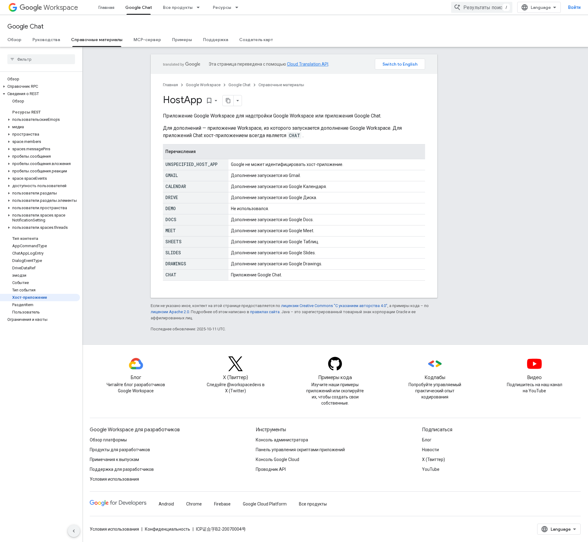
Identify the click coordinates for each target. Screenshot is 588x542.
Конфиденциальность (167, 529)
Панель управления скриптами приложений (300, 449)
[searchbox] (41, 59)
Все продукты (178, 7)
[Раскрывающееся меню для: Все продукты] (200, 7)
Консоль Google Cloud (277, 459)
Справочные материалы (97, 39)
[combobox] (481, 7)
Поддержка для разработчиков (122, 469)
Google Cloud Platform (265, 504)
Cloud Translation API (307, 64)
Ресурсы (222, 7)
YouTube (430, 469)
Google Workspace (203, 85)
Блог (427, 439)
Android (166, 504)
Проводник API (271, 469)
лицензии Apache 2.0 (170, 311)
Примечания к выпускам (114, 459)
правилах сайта (265, 311)
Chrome (194, 504)
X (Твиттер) (433, 459)
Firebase (222, 504)
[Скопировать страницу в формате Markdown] (228, 100)
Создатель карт (256, 39)
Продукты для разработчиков (120, 449)
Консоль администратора (282, 439)
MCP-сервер (147, 39)
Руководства (46, 39)
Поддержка (215, 39)
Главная (106, 7)
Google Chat (138, 7)
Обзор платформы (108, 439)
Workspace (60, 7)
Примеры (182, 39)
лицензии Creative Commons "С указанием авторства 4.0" (334, 305)
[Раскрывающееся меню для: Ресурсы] (238, 7)
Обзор (14, 39)
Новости (430, 449)
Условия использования (114, 479)
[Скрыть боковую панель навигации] (74, 531)
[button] (40, 86)
